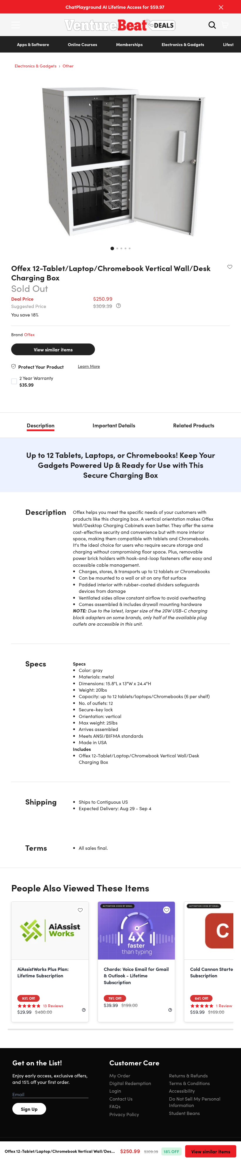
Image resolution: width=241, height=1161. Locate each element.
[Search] (212, 25)
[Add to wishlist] (229, 266)
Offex (29, 334)
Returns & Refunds (188, 1075)
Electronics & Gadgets (183, 44)
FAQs (114, 1106)
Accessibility (182, 1090)
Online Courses (82, 44)
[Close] (221, 7)
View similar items (53, 349)
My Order (119, 1075)
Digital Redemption (130, 1083)
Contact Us (121, 1098)
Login (115, 1090)
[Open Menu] (17, 25)
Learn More (89, 366)
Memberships (129, 44)
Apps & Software (33, 44)
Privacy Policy (124, 1114)
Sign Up (29, 1109)
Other (68, 66)
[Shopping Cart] (225, 25)
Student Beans (184, 1113)
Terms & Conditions (189, 1083)
